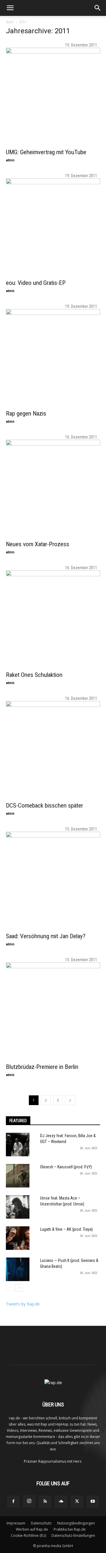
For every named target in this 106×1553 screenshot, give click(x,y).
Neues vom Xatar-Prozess (37, 544)
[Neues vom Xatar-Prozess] (53, 487)
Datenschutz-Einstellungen (73, 1535)
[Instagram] (29, 1501)
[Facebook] (13, 1501)
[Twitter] (77, 1501)
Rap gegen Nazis (26, 413)
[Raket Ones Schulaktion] (53, 617)
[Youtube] (93, 1501)
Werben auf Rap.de (32, 1529)
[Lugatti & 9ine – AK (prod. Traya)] (17, 1238)
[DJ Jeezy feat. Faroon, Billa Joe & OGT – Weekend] (17, 1144)
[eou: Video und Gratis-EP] (53, 225)
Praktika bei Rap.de (70, 1529)
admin (10, 160)
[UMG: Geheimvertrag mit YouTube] (53, 95)
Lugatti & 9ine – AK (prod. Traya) (66, 1229)
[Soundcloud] (61, 1501)
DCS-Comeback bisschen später (44, 805)
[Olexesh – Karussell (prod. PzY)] (17, 1175)
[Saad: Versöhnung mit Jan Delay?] (53, 879)
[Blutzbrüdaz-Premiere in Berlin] (53, 1009)
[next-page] (70, 1100)
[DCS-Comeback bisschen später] (53, 748)
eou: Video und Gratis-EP (36, 282)
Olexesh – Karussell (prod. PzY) (66, 1167)
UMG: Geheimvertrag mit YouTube (46, 152)
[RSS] (45, 1501)
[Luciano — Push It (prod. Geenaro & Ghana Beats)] (17, 1269)
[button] (10, 8)
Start (10, 21)
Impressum (15, 1523)
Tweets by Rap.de (23, 1304)
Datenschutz (41, 1523)
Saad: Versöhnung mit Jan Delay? (45, 936)
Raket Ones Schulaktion (34, 674)
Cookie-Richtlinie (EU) (28, 1535)
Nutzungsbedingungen (76, 1523)
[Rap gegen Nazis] (53, 356)
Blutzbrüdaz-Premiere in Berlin (42, 1066)
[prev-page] (9, 1287)
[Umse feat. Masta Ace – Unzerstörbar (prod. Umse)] (17, 1207)
